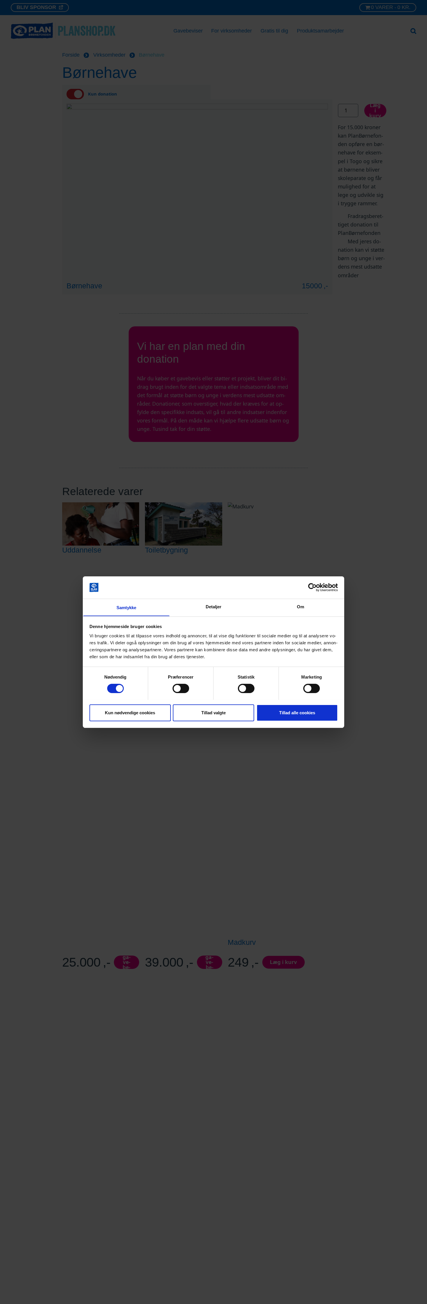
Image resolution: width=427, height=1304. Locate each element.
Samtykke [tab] (126, 607)
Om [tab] (300, 606)
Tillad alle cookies (297, 712)
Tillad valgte (213, 712)
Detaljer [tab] (214, 606)
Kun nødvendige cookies (130, 712)
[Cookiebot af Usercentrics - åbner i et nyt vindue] (312, 587)
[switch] (181, 688)
